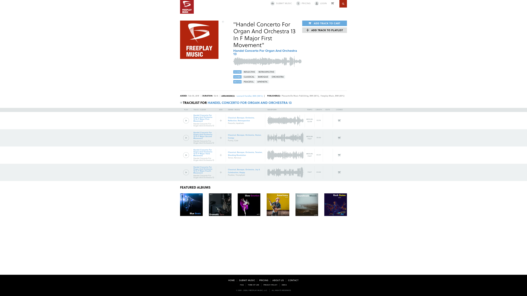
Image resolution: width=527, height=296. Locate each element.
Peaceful (231, 123)
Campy (231, 138)
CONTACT (293, 280)
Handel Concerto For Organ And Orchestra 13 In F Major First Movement (202, 118)
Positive (231, 175)
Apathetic (240, 123)
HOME (231, 280)
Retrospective (244, 120)
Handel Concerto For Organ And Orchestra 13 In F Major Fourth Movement (202, 170)
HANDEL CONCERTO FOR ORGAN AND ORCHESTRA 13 (250, 102)
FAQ (242, 285)
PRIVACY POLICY (270, 285)
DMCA (284, 285)
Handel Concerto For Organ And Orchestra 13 (265, 52)
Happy (242, 172)
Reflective (232, 120)
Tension (258, 152)
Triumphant (240, 175)
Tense (230, 158)
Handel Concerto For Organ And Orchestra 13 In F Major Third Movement (202, 153)
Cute (236, 140)
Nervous (237, 158)
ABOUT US (278, 280)
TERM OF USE (253, 285)
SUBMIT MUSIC (247, 280)
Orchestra (249, 118)
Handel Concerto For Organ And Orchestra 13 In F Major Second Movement (202, 135)
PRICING (263, 280)
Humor (258, 135)
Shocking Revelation (237, 155)
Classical (232, 118)
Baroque (240, 118)
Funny (230, 140)
